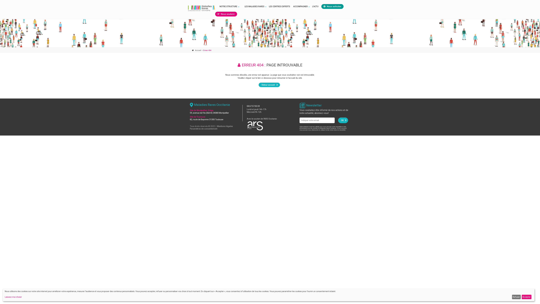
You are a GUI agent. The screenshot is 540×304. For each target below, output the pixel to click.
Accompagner (300, 6)
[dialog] (268, 295)
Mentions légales (225, 126)
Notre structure (228, 6)
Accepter (526, 297)
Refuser (516, 297)
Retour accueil (268, 85)
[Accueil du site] (201, 8)
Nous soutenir (228, 14)
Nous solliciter (334, 6)
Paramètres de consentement (203, 129)
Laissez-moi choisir (13, 297)
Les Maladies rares (254, 6)
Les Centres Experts (279, 6)
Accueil (198, 50)
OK (342, 120)
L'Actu (315, 6)
